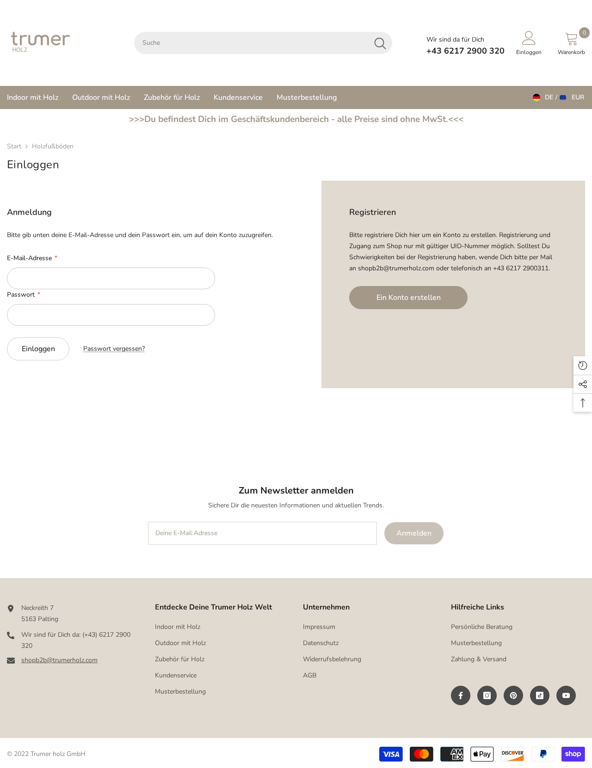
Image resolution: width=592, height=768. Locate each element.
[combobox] (251, 43)
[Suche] (263, 43)
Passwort (23, 294)
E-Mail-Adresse (31, 258)
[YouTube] (566, 695)
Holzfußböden (53, 146)
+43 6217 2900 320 (465, 50)
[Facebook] (460, 695)
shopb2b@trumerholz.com (59, 660)
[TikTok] (539, 695)
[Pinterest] (513, 695)
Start (14, 146)
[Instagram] (487, 695)
